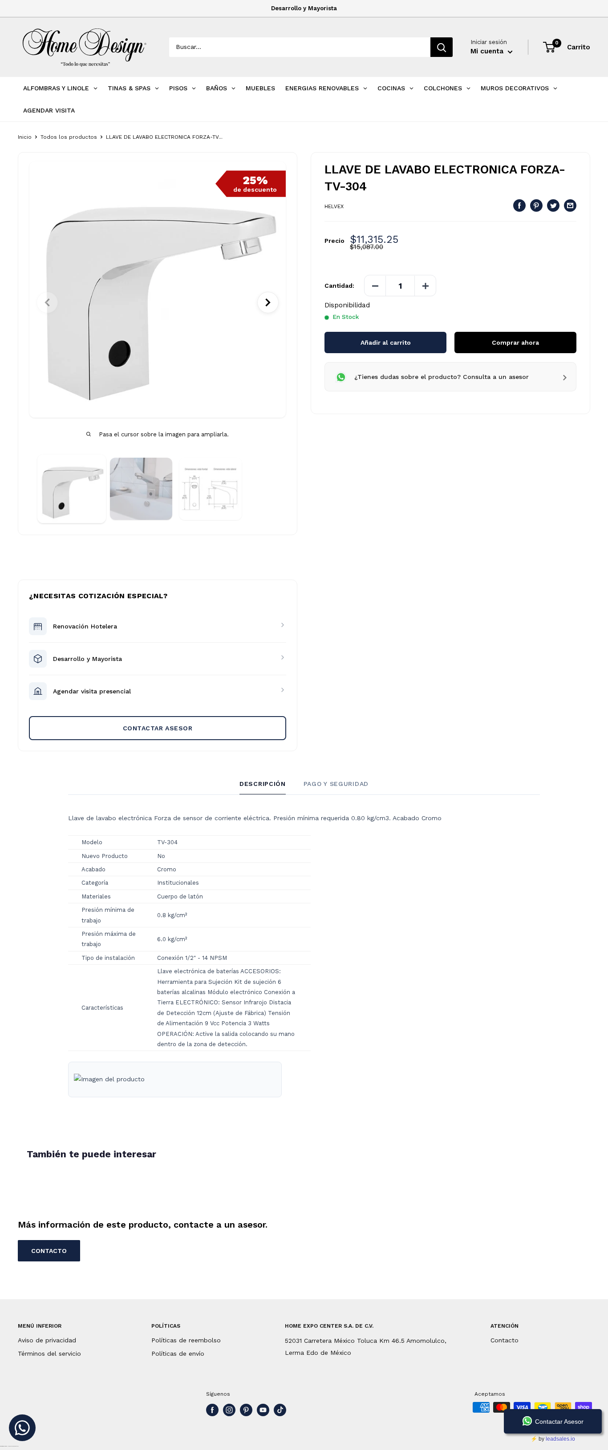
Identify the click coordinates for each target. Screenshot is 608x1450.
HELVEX (334, 207)
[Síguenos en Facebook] (212, 1410)
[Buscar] (441, 47)
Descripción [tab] (262, 783)
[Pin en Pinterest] (536, 205)
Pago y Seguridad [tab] (336, 783)
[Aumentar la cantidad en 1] (425, 286)
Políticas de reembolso (186, 1340)
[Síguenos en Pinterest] (246, 1410)
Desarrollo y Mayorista (304, 8)
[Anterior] (47, 302)
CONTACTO (49, 1250)
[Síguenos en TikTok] (280, 1410)
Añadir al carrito (386, 342)
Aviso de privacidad (47, 1340)
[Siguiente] (268, 302)
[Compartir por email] (570, 205)
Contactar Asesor (158, 728)
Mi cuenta (488, 51)
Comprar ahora (515, 342)
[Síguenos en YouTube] (263, 1410)
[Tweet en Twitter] (553, 205)
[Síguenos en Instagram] (229, 1410)
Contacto (504, 1340)
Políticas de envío (177, 1353)
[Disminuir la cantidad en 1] (375, 286)
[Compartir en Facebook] (519, 205)
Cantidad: (339, 286)
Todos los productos (69, 137)
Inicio (25, 137)
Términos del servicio (49, 1353)
